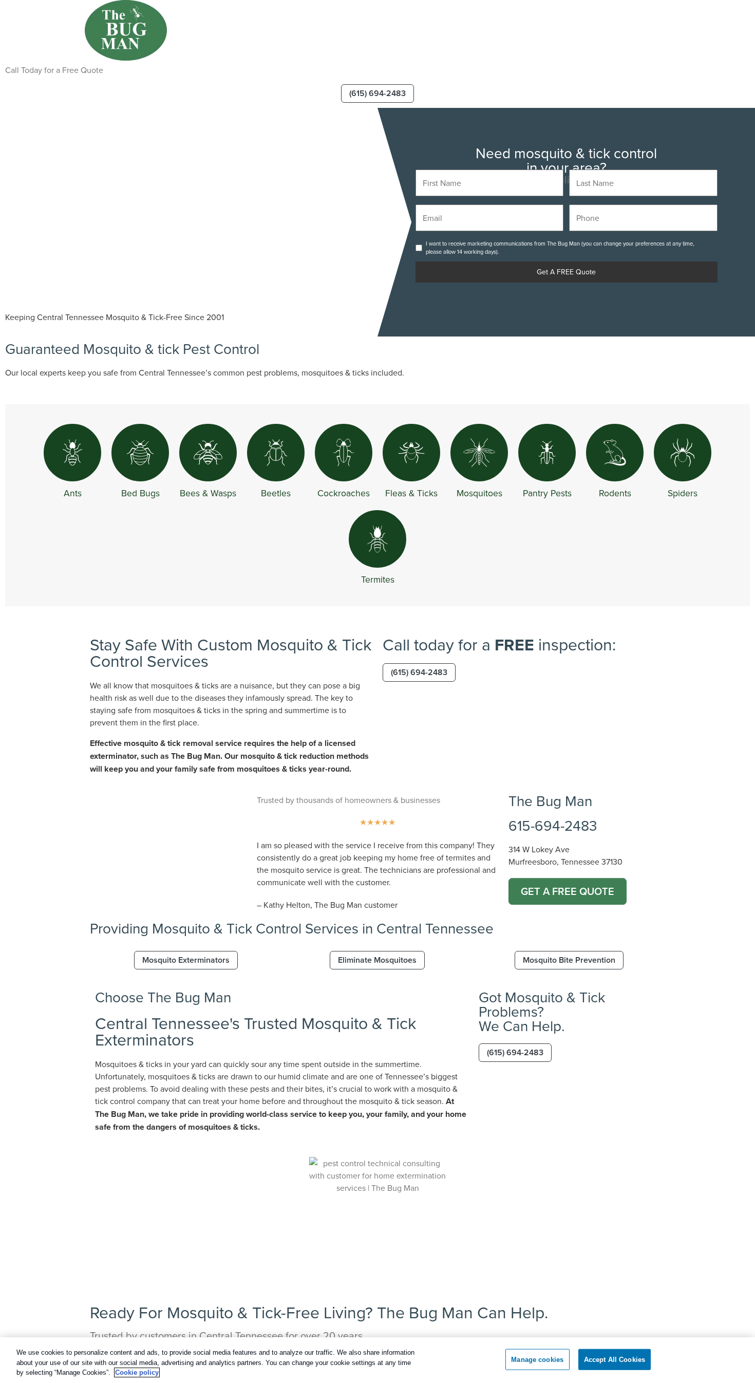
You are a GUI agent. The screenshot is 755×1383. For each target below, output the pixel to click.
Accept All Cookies (614, 1359)
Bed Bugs (140, 493)
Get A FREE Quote (566, 272)
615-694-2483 (552, 825)
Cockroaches (343, 493)
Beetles (276, 493)
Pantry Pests (547, 493)
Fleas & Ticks (411, 493)
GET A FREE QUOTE (567, 891)
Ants (73, 493)
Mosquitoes (479, 493)
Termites (377, 579)
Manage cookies (537, 1359)
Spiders (682, 493)
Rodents (615, 493)
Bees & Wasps (208, 493)
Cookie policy (137, 1372)
